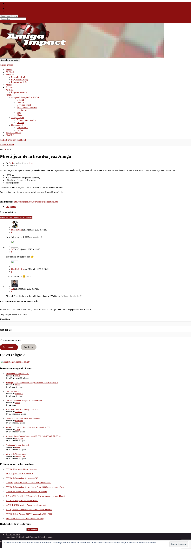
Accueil (9, 69)
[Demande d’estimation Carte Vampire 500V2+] (25, 519)
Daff (11, 163)
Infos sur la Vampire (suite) (16, 454)
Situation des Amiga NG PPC (17, 374)
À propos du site (13, 534)
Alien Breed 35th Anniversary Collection (22, 409)
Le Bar (20, 130)
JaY (13, 249)
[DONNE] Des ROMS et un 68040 (19, 474)
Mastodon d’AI (18, 77)
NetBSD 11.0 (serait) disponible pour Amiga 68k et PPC (28, 427)
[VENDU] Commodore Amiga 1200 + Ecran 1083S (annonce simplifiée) (35, 487)
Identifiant (5, 319)
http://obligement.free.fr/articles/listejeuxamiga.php (36, 202)
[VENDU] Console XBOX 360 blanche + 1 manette (26, 492)
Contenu (20, 122)
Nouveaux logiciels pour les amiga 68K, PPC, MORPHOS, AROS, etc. (34, 436)
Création (20, 102)
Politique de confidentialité (147, 543)
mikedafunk (16, 230)
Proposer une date (19, 92)
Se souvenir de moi (12, 340)
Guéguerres (22, 110)
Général (20, 100)
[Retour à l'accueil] (164, 57)
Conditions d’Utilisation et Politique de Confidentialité (29, 537)
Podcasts (9, 87)
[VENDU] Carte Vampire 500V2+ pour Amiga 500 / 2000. (29, 514)
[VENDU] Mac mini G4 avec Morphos (21, 469)
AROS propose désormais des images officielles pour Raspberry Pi (32, 383)
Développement (24, 105)
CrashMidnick (17, 269)
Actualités (10, 74)
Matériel (20, 115)
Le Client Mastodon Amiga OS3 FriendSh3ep (24, 400)
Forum (8, 95)
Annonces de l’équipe (26, 120)
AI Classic (10, 72)
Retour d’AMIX (7, 144)
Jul (12, 289)
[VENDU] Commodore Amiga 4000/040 (22, 478)
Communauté (17, 125)
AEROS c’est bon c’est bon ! (13, 140)
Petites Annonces (13, 132)
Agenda (9, 90)
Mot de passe (6, 330)
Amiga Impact (6, 65)
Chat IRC (10, 135)
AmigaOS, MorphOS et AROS (25, 97)
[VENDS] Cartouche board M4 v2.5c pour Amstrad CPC (28, 483)
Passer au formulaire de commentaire (16, 217)
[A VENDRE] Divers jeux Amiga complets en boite (26, 505)
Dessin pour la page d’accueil (17, 445)
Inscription (28, 347)
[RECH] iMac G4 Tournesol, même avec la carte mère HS (29, 510)
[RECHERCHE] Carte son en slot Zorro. (22, 501)
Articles (9, 85)
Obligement (11, 206)
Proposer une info (19, 82)
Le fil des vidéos (12, 391)
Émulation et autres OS (27, 107)
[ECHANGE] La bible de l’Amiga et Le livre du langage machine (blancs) (35, 496)
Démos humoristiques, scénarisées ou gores (23, 418)
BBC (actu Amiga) (19, 80)
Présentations (22, 127)
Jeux (19, 112)
